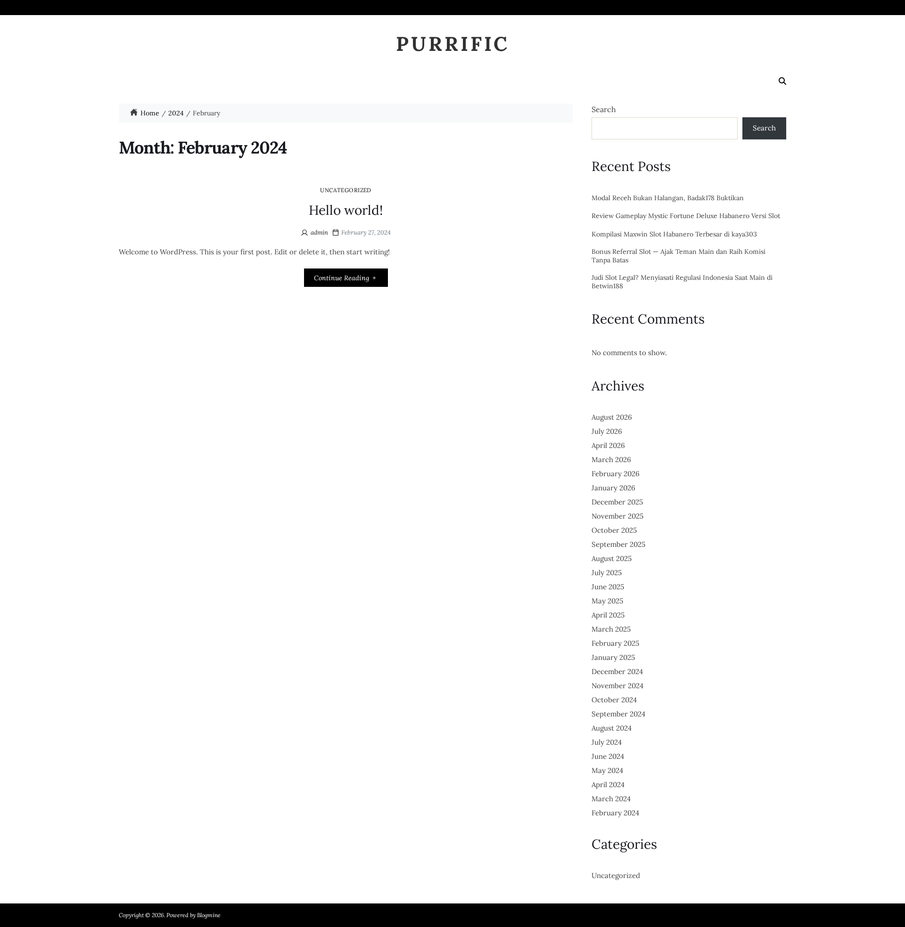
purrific (453, 44)
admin (319, 232)
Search (604, 109)
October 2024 (614, 699)
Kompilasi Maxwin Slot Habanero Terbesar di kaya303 (674, 234)
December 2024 (617, 671)
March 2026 (611, 459)
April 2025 (608, 614)
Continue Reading (341, 278)
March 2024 (611, 798)
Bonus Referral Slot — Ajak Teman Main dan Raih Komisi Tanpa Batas (678, 256)
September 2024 (618, 713)
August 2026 (612, 417)
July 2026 (607, 431)
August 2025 (612, 558)
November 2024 (617, 685)
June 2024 (608, 756)
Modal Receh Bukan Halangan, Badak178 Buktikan (668, 198)
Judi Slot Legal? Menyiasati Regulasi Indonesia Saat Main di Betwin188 (682, 282)
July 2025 (607, 572)
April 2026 (608, 445)
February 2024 (615, 812)
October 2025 (614, 530)
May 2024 (607, 770)
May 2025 (607, 600)
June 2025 (608, 586)
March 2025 (611, 629)
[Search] (782, 81)
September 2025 (618, 544)
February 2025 (615, 643)
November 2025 (617, 516)
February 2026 (616, 473)
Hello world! (346, 210)
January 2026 (613, 487)
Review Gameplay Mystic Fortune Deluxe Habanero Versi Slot (686, 216)
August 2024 (612, 728)
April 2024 (608, 784)
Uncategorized (345, 190)
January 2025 (613, 657)
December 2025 (617, 501)
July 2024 (607, 742)
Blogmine (209, 915)
